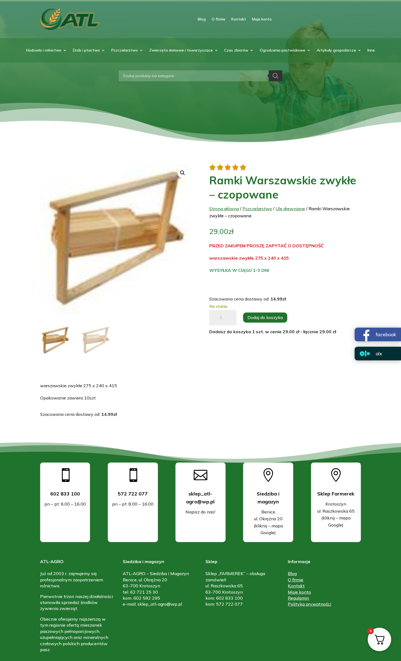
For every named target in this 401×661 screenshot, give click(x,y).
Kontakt (238, 19)
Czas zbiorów (236, 50)
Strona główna (224, 208)
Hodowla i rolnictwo (43, 50)
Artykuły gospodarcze (336, 50)
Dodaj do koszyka (265, 317)
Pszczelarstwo (124, 50)
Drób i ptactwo (86, 50)
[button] (182, 173)
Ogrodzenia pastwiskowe (282, 50)
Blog (202, 19)
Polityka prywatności (309, 604)
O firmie (218, 19)
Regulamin (298, 598)
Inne (371, 50)
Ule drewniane (290, 208)
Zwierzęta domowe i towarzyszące (181, 50)
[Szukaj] (275, 75)
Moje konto (262, 19)
